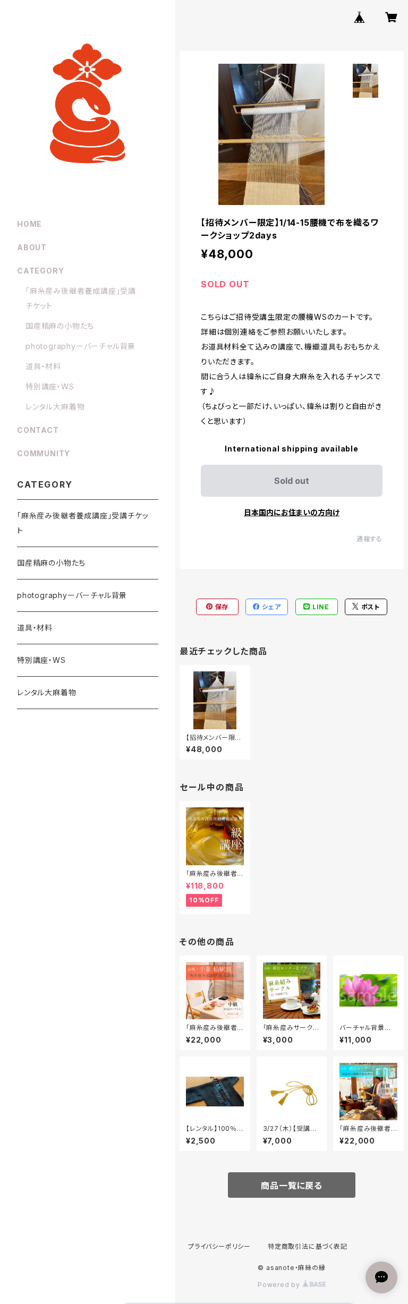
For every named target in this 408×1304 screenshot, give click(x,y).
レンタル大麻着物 (55, 406)
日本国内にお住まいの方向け (291, 512)
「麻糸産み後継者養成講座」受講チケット (82, 523)
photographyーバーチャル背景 (80, 346)
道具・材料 (43, 366)
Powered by (280, 1285)
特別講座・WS (50, 386)
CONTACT (38, 429)
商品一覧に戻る (291, 1185)
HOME (29, 223)
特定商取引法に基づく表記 (307, 1246)
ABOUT (32, 247)
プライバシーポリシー (219, 1246)
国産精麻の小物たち (60, 325)
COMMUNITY (43, 453)
